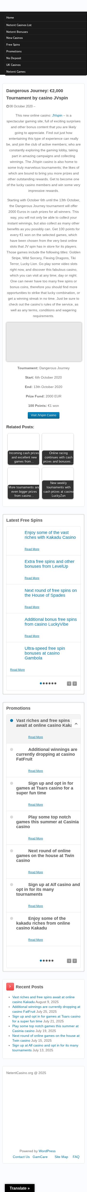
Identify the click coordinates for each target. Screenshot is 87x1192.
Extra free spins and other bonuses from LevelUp (49, 564)
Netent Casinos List (19, 25)
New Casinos (14, 37)
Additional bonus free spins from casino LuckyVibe (51, 622)
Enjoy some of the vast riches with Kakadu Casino (50, 535)
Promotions (14, 51)
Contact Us (21, 1157)
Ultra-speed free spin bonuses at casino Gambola (45, 653)
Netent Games (15, 71)
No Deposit (13, 58)
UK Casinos (13, 64)
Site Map (61, 1157)
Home (10, 17)
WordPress (47, 1151)
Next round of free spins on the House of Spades (51, 593)
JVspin (57, 115)
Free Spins (13, 44)
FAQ (76, 1157)
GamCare (40, 1157)
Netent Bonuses (17, 31)
